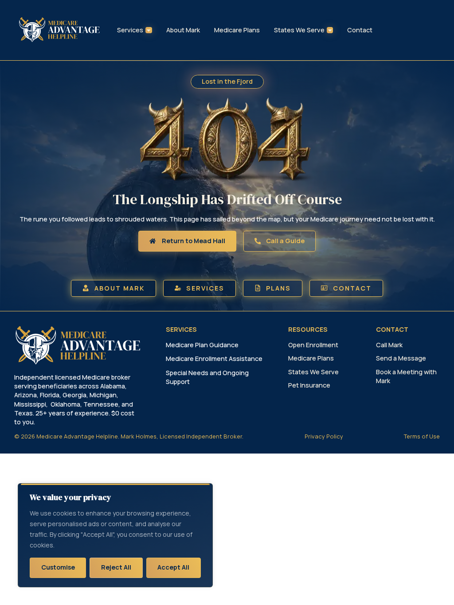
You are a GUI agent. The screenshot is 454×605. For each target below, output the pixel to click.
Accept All (173, 567)
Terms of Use (422, 436)
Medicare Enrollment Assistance (214, 358)
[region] (115, 535)
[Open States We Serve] (330, 30)
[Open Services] (148, 30)
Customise (58, 567)
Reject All (116, 567)
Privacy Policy (324, 436)
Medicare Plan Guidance (202, 345)
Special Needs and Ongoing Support (207, 377)
